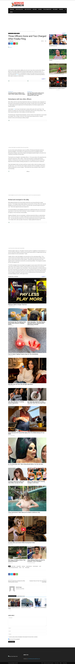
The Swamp (55, 9)
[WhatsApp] (17, 43)
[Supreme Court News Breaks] (27, 602)
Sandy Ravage (19, 587)
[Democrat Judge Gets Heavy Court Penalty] (14, 602)
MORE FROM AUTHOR (21, 596)
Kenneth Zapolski (35, 566)
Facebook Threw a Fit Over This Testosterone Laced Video (38, 581)
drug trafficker (19, 566)
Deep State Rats (28, 9)
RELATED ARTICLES (12, 596)
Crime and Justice (19, 9)
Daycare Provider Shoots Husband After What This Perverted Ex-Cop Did (16, 581)
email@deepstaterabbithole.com (34, 658)
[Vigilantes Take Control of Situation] (40, 602)
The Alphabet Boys (47, 9)
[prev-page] (9, 611)
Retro (11, 11)
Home (9, 31)
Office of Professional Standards (13, 567)
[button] (65, 9)
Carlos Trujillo (13, 566)
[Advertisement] (37, 21)
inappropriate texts (29, 566)
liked (17, 74)
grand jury (23, 566)
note (14, 109)
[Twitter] (12, 43)
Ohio (23, 567)
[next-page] (10, 611)
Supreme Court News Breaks (26, 607)
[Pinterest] (14, 43)
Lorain (40, 566)
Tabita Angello (27, 567)
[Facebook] (9, 43)
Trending (61, 9)
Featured (35, 9)
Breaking (12, 9)
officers (20, 567)
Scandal (40, 9)
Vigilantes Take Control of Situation (40, 607)
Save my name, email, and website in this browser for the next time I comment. (23, 636)
